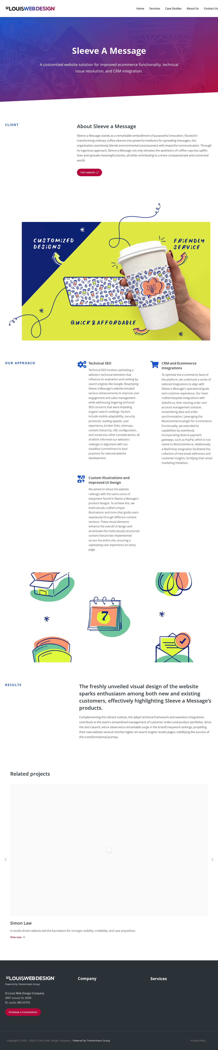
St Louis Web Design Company (24, 993)
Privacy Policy (198, 1040)
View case (15, 937)
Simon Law (21, 923)
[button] (5, 859)
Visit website (87, 172)
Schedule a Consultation (23, 1012)
